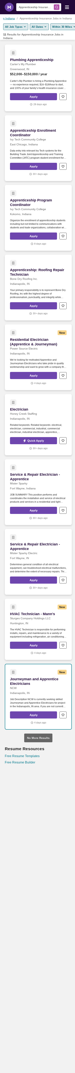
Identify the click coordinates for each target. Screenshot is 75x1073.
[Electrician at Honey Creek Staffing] (38, 425)
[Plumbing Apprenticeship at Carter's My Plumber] (38, 78)
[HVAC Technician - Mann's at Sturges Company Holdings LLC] (38, 629)
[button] (33, 96)
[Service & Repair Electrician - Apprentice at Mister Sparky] (38, 492)
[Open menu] (67, 7)
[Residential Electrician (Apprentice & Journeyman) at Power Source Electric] (38, 357)
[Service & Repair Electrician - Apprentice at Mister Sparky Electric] (38, 561)
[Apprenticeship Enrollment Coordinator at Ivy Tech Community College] (38, 148)
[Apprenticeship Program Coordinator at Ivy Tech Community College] (38, 217)
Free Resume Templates (22, 756)
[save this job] (63, 96)
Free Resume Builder (20, 762)
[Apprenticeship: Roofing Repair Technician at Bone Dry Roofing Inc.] (38, 287)
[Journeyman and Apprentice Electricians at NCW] (38, 696)
